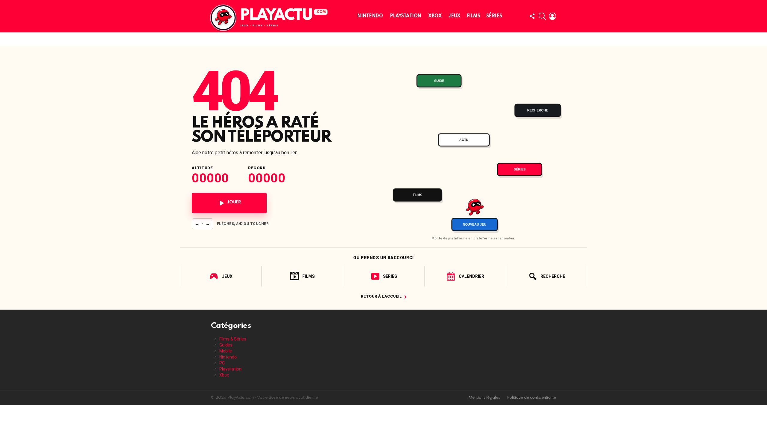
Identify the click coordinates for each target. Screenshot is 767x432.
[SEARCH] (542, 16)
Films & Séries (232, 339)
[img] (473, 145)
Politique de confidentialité (531, 398)
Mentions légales (484, 398)
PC (222, 363)
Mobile (225, 351)
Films (473, 16)
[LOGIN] (552, 16)
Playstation (405, 16)
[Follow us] (532, 16)
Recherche (552, 276)
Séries (494, 16)
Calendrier (471, 276)
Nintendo (370, 16)
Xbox (435, 16)
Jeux (454, 16)
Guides (225, 345)
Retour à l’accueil (384, 296)
